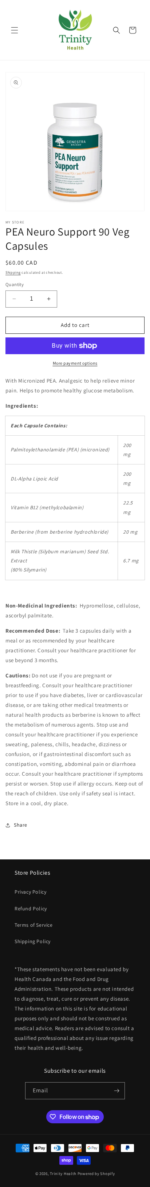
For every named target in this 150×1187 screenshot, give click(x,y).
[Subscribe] (116, 1090)
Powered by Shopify (96, 1173)
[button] (15, 30)
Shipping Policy (33, 941)
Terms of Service (34, 925)
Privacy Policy (30, 892)
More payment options (75, 363)
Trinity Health (63, 1173)
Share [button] (20, 825)
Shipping (13, 272)
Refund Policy (31, 908)
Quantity (14, 284)
